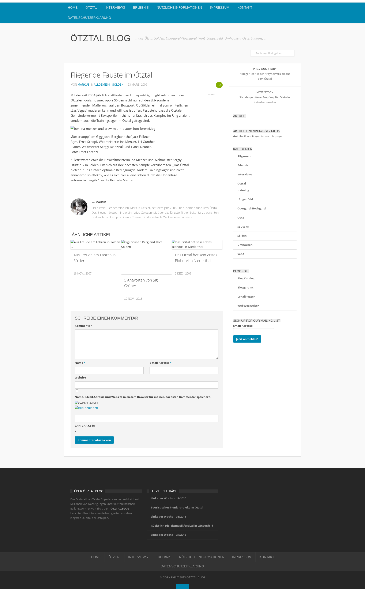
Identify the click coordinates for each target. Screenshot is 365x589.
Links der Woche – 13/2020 (168, 498)
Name (80, 363)
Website (80, 377)
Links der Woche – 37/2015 (168, 535)
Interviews (115, 7)
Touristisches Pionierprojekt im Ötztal (177, 507)
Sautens (243, 226)
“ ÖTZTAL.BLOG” (120, 508)
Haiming (243, 190)
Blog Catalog (245, 278)
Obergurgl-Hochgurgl (251, 208)
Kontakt (244, 7)
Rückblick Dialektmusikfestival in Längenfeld (182, 526)
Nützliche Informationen (179, 7)
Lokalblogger (246, 296)
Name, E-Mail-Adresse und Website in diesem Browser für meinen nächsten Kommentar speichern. (143, 397)
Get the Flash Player (247, 136)
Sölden (117, 84)
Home (73, 7)
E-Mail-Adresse (161, 363)
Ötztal (91, 7)
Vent (240, 254)
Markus (84, 84)
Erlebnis (141, 7)
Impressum (219, 7)
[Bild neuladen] (86, 408)
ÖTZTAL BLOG (100, 38)
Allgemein (102, 84)
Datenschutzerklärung (89, 17)
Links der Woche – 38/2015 (168, 516)
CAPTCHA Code (85, 426)
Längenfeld (245, 199)
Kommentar (83, 326)
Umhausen (245, 245)
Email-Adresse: (243, 326)
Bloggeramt (245, 287)
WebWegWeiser (248, 305)
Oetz (240, 217)
